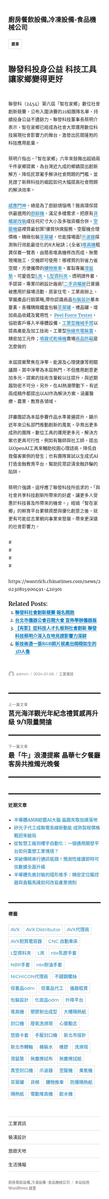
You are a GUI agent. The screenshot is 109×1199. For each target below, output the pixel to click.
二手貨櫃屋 (75, 284)
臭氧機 (86, 1070)
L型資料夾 (57, 276)
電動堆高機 (41, 1094)
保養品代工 (52, 988)
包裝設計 (81, 299)
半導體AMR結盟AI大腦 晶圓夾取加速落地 (56, 820)
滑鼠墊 (17, 1058)
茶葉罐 (46, 237)
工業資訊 (66, 674)
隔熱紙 (17, 1094)
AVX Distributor (43, 929)
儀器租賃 (79, 988)
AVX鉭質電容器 (26, 941)
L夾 (38, 276)
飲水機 (66, 1094)
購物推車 (53, 268)
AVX (15, 929)
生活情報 (17, 1164)
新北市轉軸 (22, 1047)
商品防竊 (84, 338)
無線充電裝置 (80, 331)
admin (22, 674)
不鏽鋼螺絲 (65, 976)
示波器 (88, 237)
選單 (15, 44)
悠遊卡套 (20, 1035)
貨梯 (34, 1082)
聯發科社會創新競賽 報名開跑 (44, 612)
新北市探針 (75, 1035)
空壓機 (66, 1070)
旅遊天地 (17, 1151)
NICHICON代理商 (29, 976)
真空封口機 (22, 1070)
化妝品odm (47, 1000)
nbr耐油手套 (49, 964)
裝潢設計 (17, 1137)
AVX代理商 (78, 929)
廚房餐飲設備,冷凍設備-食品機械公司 (39, 1182)
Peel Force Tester (73, 315)
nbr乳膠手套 (64, 953)
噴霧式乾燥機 (53, 338)
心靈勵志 (68, 1023)
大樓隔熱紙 (75, 1011)
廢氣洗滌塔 (41, 1023)
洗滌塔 (81, 1047)
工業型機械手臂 (77, 323)
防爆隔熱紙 (81, 1082)
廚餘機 (37, 213)
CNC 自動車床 (63, 941)
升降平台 (74, 1000)
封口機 (17, 1023)
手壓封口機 (46, 1035)
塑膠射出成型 (43, 1011)
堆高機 (89, 244)
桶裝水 (46, 1047)
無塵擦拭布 (41, 1058)
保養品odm (23, 988)
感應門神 (17, 205)
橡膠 (63, 1047)
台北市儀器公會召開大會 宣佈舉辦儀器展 (56, 620)
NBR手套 (20, 964)
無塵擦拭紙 (70, 1058)
